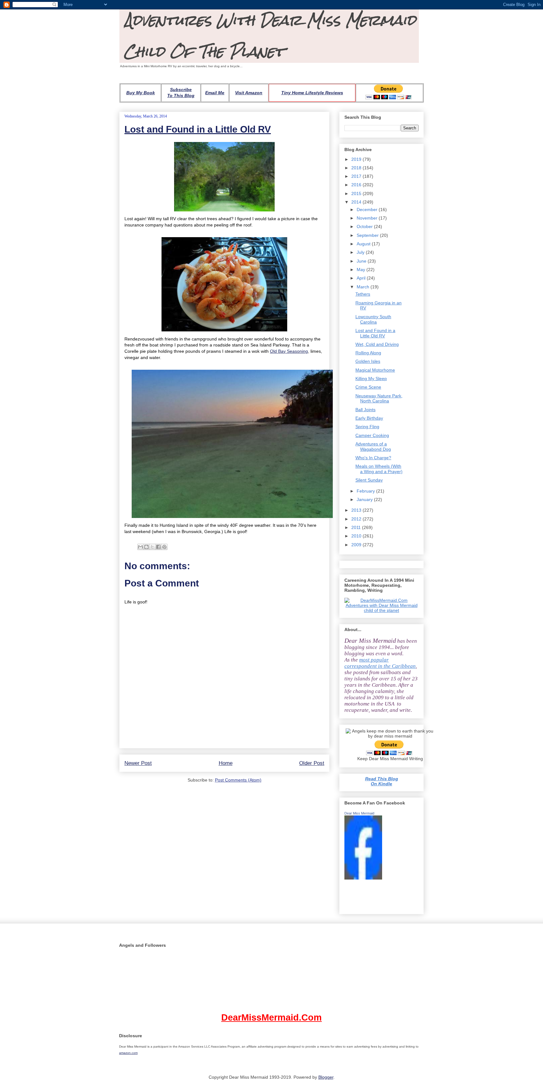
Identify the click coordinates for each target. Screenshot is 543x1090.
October (365, 226)
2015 (357, 193)
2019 (357, 159)
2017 (357, 176)
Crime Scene (368, 387)
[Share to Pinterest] (164, 547)
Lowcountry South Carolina (373, 319)
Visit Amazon (248, 92)
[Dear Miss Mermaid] (363, 877)
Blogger (325, 1077)
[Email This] (140, 547)
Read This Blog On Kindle (381, 781)
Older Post (311, 763)
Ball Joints (365, 409)
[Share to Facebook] (158, 547)
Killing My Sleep (371, 378)
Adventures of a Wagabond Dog (373, 446)
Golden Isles (367, 361)
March (363, 286)
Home (226, 763)
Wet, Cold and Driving (377, 344)
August (364, 243)
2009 (357, 544)
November (368, 218)
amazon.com (128, 1053)
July (361, 252)
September (368, 235)
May (361, 269)
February (366, 490)
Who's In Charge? (373, 457)
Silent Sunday (369, 479)
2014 (357, 201)
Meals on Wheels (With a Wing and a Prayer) (379, 469)
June (362, 261)
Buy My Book (140, 92)
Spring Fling (367, 426)
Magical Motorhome (375, 370)
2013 (357, 510)
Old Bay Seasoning (289, 351)
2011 (356, 527)
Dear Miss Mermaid (359, 813)
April (362, 278)
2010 (357, 535)
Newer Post (138, 763)
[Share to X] (152, 547)
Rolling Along (368, 352)
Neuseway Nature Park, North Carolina (379, 398)
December (368, 209)
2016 (357, 184)
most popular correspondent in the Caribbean (380, 663)
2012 (357, 518)
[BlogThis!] (146, 547)
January (365, 499)
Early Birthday (369, 418)
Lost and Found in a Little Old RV (197, 129)
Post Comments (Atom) (238, 779)
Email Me (214, 92)
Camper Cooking (372, 435)
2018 (357, 167)
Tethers (362, 294)
